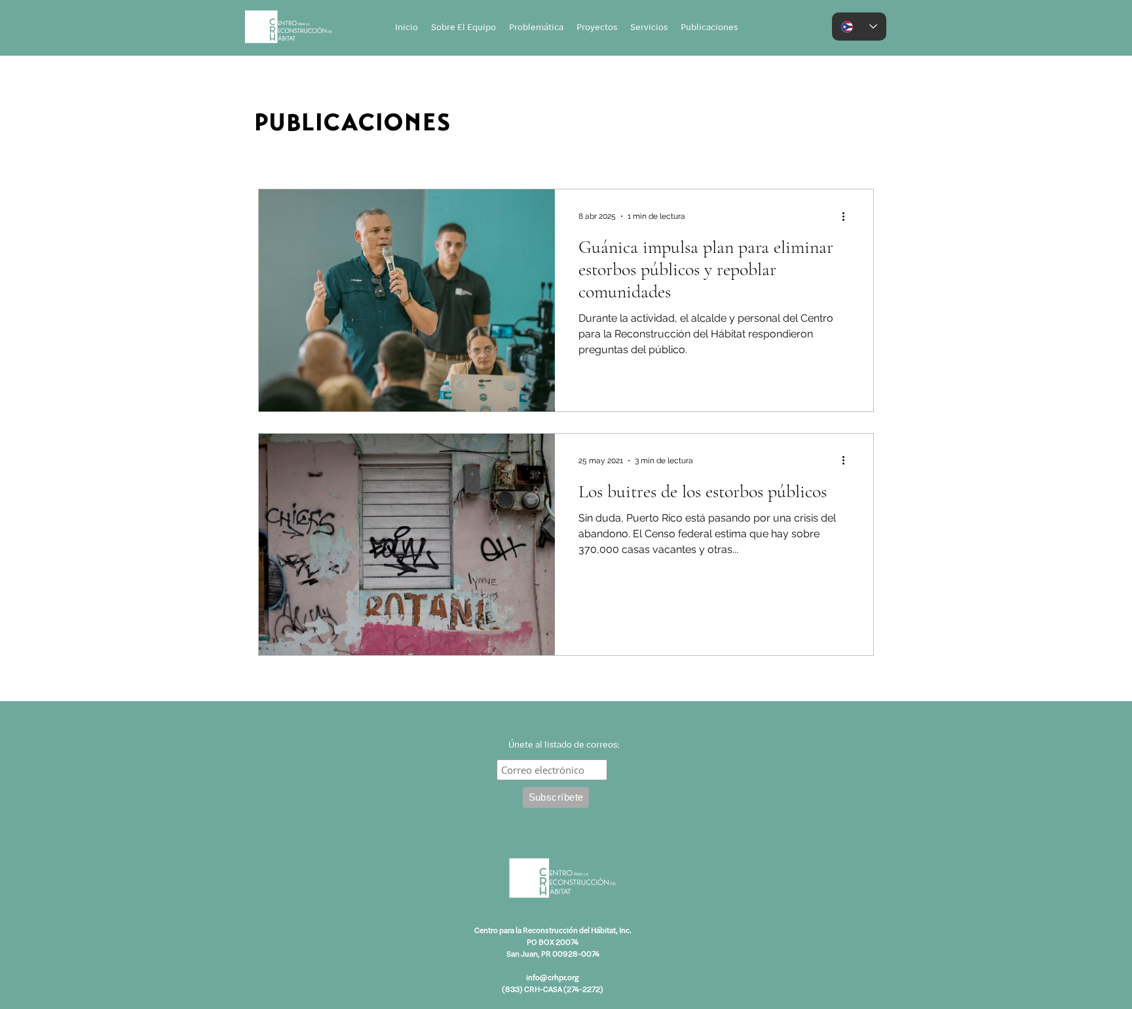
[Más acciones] (848, 216)
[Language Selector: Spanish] (859, 26)
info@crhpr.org (552, 977)
